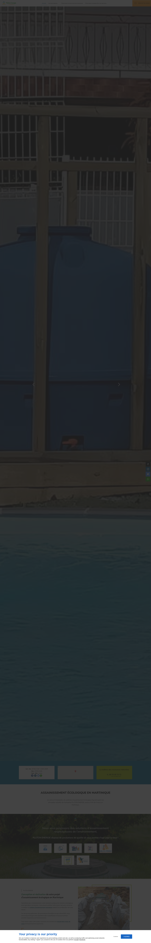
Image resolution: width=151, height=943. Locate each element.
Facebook (82, 939)
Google (76, 939)
